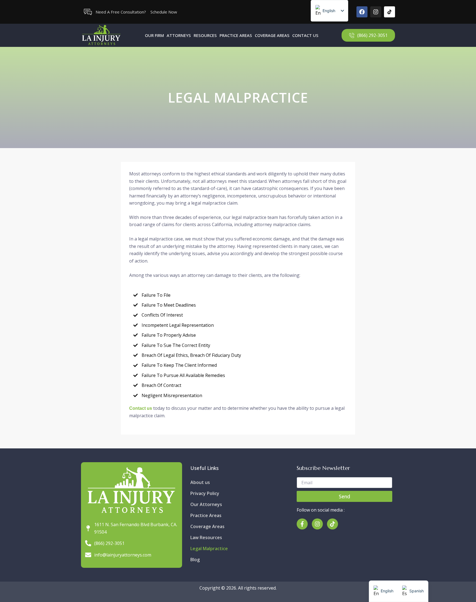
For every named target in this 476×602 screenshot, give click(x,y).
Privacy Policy (204, 493)
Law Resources (206, 537)
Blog (195, 559)
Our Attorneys (206, 504)
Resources (205, 35)
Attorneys (179, 35)
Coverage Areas (272, 35)
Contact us (140, 408)
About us (200, 482)
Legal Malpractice (209, 548)
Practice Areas (236, 35)
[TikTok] (389, 11)
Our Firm (154, 35)
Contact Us (305, 35)
